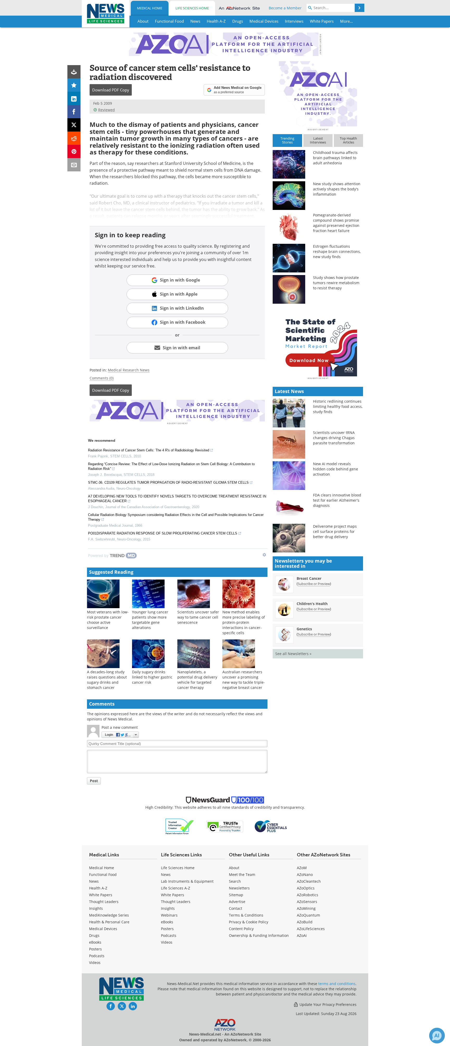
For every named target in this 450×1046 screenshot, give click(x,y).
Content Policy (241, 928)
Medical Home (149, 8)
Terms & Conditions (246, 915)
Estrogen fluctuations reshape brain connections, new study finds (337, 251)
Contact (235, 908)
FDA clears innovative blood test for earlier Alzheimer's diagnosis (337, 500)
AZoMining (306, 908)
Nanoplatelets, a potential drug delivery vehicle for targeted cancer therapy (197, 679)
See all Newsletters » (293, 653)
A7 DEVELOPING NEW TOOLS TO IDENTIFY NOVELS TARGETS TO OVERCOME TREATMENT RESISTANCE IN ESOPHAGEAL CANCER (177, 498)
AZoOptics (306, 888)
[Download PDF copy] (74, 71)
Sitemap (236, 894)
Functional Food (103, 874)
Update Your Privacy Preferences (327, 1004)
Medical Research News (128, 370)
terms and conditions (336, 983)
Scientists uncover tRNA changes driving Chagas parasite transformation (334, 437)
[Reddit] (74, 138)
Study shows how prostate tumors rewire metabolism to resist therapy (336, 282)
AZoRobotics (307, 894)
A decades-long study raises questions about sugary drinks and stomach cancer (107, 679)
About (234, 867)
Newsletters (239, 888)
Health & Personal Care (109, 921)
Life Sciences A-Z (175, 888)
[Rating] (74, 85)
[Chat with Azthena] (437, 1035)
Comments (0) (102, 378)
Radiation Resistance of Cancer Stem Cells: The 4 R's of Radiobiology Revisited (148, 450)
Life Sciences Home (192, 8)
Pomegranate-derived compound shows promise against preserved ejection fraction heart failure (336, 223)
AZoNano (305, 874)
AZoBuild (304, 921)
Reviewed (106, 109)
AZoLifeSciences (311, 928)
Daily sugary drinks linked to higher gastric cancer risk (152, 677)
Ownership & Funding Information (259, 935)
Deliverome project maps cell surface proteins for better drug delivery (335, 531)
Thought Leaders (103, 901)
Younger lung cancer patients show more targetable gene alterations (150, 619)
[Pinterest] (74, 151)
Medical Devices (103, 928)
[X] (74, 125)
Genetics (304, 628)
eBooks (95, 942)
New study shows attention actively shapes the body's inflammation (336, 189)
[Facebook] (74, 111)
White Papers (100, 894)
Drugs (94, 935)
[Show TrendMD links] (264, 555)
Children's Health (312, 603)
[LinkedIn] (74, 98)
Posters (95, 949)
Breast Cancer (309, 578)
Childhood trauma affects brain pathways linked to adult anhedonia (335, 157)
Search (235, 881)
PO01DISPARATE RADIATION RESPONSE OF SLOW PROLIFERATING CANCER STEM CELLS (162, 533)
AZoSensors (307, 901)
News (94, 881)
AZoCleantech (309, 881)
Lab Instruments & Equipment (187, 881)
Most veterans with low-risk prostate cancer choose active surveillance (108, 619)
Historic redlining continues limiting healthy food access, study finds (337, 406)
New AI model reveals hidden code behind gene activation (335, 469)
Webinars (169, 915)
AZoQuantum (308, 915)
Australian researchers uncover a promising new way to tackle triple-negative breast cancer (243, 679)
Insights (96, 908)
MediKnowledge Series (109, 915)
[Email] (74, 164)
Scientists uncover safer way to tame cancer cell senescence (198, 617)
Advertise (237, 901)
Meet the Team (242, 874)
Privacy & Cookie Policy (248, 921)
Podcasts (96, 955)
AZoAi (302, 935)
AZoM (302, 867)
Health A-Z (98, 888)
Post (94, 780)
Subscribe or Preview (314, 583)
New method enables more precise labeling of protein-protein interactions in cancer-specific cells (243, 622)
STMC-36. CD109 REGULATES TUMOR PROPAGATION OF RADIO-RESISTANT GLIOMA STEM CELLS (168, 482)
